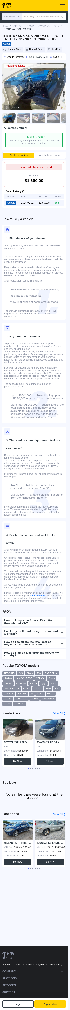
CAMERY (20, 703)
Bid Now (17, 761)
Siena (30, 673)
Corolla (38, 688)
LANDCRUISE (11, 688)
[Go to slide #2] (23, 118)
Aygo (43, 683)
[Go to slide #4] (53, 118)
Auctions (9, 978)
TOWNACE (21, 698)
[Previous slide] (7, 84)
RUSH (7, 703)
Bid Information (18, 155)
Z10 (39, 673)
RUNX (26, 688)
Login (18, 1004)
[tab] (28, 768)
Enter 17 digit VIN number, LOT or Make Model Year (42, 16)
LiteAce (8, 678)
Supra (51, 678)
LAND (40, 693)
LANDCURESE (24, 678)
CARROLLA (51, 673)
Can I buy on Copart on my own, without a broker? (31, 632)
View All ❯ (59, 713)
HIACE (33, 683)
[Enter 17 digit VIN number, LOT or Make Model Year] (62, 16)
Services (9, 985)
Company (9, 971)
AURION (22, 693)
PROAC (8, 683)
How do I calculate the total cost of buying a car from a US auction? (27, 643)
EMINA (7, 698)
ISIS (20, 673)
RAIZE (50, 693)
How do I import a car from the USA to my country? (31, 654)
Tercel (53, 683)
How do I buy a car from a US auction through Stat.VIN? (28, 621)
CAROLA (21, 683)
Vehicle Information (49, 155)
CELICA (40, 678)
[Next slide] (60, 84)
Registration (50, 1004)
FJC (57, 688)
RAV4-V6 (9, 693)
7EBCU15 (9, 673)
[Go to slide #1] (9, 118)
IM (32, 693)
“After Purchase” (37, 595)
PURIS (34, 698)
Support (8, 992)
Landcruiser (48, 698)
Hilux (48, 688)
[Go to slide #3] (38, 118)
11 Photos (14, 107)
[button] (12, 16)
